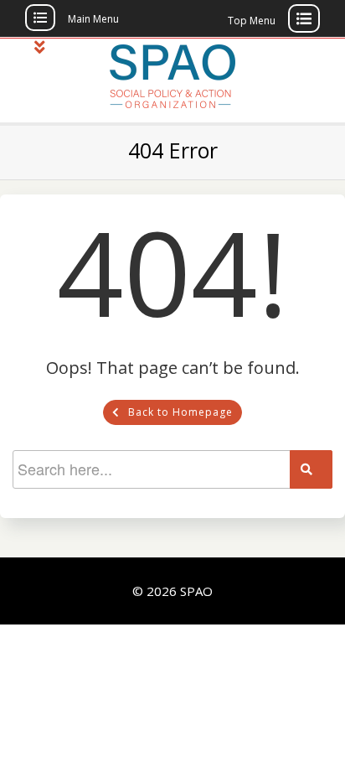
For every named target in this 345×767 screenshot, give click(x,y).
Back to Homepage (180, 412)
